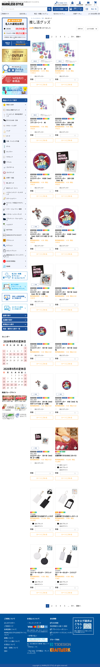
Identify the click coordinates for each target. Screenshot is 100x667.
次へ (72, 36)
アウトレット (10, 240)
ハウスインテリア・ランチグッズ (14, 193)
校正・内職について (40, 13)
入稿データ (76, 13)
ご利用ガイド (8, 626)
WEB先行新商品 (10, 261)
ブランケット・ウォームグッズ (14, 219)
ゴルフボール (10, 167)
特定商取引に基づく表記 (58, 626)
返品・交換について (11, 647)
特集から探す (10, 104)
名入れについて (58, 13)
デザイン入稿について (12, 641)
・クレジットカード (34, 623)
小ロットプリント (11, 250)
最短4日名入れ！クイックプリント (15, 255)
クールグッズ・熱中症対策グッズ (14, 115)
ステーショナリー (11, 198)
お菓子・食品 (10, 177)
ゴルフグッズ (10, 172)
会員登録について (10, 629)
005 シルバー (63, 465)
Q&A (5, 651)
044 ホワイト (63, 470)
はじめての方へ (9, 623)
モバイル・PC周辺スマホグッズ (14, 203)
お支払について (9, 644)
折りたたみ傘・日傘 (12, 120)
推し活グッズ (10, 183)
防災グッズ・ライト (12, 188)
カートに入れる (41, 84)
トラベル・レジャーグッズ (14, 214)
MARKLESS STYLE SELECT (14, 235)
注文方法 (22, 13)
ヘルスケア (9, 224)
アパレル (8, 162)
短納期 (8, 266)
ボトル (8, 146)
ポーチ (8, 136)
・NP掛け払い (32, 636)
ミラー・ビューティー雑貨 (14, 209)
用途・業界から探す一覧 (11, 329)
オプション (9, 245)
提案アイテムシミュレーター (78, 9)
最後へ (78, 36)
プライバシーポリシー (60, 629)
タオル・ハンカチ (11, 125)
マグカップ (9, 157)
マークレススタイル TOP (37, 18)
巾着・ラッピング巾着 (12, 141)
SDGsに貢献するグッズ (13, 110)
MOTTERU (9, 229)
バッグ (8, 130)
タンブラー (9, 151)
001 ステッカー (39, 76)
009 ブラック (63, 467)
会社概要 (55, 623)
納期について (8, 638)
